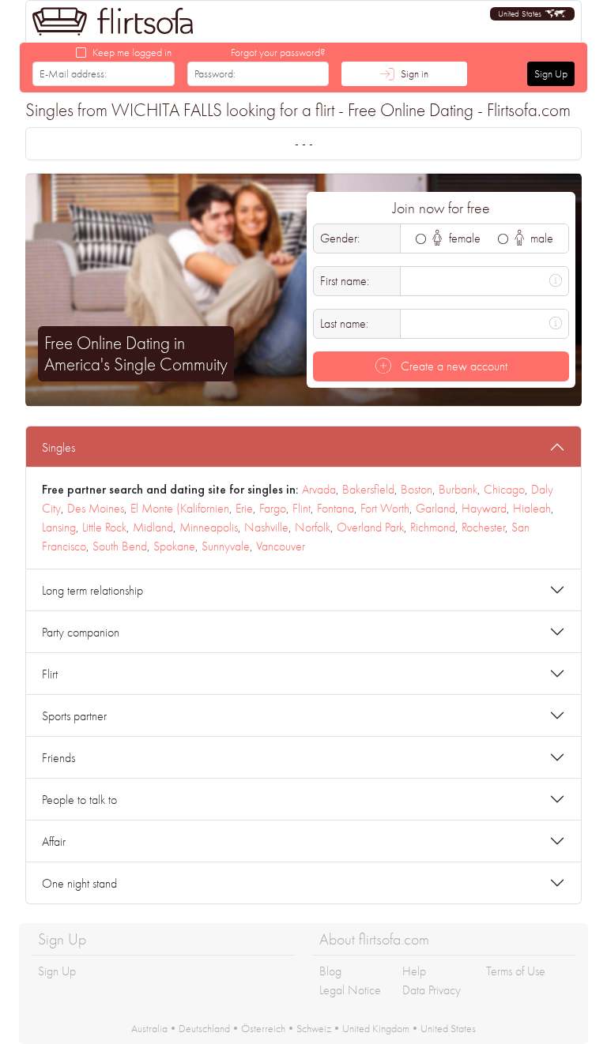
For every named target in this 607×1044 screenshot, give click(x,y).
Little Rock (104, 527)
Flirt (50, 674)
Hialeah (532, 508)
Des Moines (95, 508)
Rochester (483, 527)
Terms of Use (515, 971)
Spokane (174, 546)
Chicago (504, 489)
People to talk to (79, 799)
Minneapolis (208, 527)
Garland (435, 508)
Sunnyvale (226, 546)
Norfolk (312, 527)
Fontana (335, 508)
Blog (330, 971)
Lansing (59, 527)
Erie (244, 508)
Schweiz (313, 1028)
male (540, 238)
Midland (153, 527)
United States (448, 1028)
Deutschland (204, 1028)
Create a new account (452, 366)
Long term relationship (92, 590)
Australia (149, 1028)
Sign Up (550, 73)
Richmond (432, 527)
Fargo (272, 508)
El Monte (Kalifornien (179, 508)
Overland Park (370, 527)
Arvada (319, 489)
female (463, 238)
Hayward (484, 508)
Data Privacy (431, 990)
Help (414, 971)
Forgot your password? (278, 52)
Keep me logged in (132, 52)
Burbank (458, 489)
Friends (58, 757)
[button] (532, 14)
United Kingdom (375, 1028)
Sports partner (74, 716)
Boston (416, 489)
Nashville (266, 527)
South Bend (119, 546)
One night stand (79, 883)
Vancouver (280, 546)
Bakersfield (368, 489)
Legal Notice (350, 990)
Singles (58, 447)
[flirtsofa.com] (113, 21)
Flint (301, 508)
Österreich (263, 1028)
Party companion (80, 632)
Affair (54, 841)
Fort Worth (384, 508)
